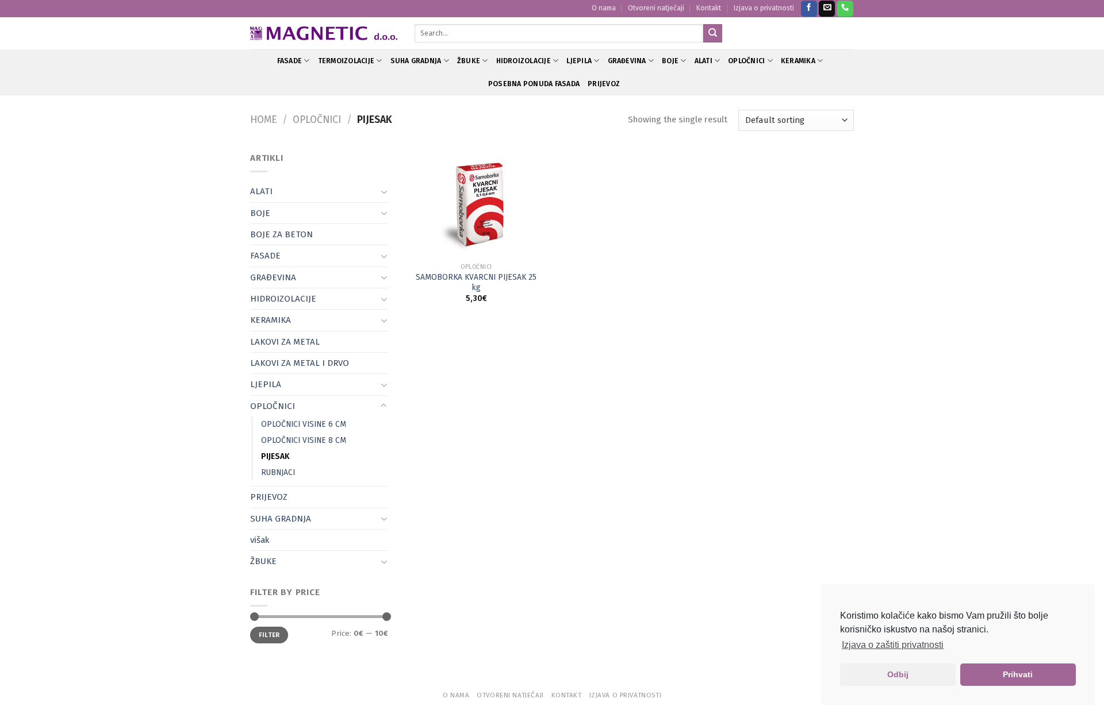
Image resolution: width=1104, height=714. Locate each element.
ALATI (703, 61)
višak (259, 540)
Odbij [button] (897, 674)
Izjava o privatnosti (764, 8)
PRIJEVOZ (604, 84)
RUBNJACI (278, 472)
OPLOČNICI (746, 61)
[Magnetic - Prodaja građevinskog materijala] (323, 33)
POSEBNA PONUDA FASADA (534, 84)
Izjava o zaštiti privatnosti (893, 645)
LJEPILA (579, 61)
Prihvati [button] (1018, 674)
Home (263, 120)
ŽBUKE (468, 61)
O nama (604, 8)
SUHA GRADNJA (416, 61)
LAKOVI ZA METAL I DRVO (299, 363)
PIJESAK (275, 456)
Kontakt (708, 8)
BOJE (670, 61)
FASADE (289, 61)
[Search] (712, 33)
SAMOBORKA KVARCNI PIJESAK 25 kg (476, 282)
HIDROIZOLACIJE (523, 61)
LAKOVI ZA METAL (285, 342)
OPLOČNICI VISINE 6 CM (303, 424)
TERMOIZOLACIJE (346, 61)
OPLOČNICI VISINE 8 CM (303, 440)
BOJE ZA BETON (281, 234)
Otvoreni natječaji (656, 8)
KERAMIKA (798, 61)
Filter (269, 635)
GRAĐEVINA (627, 61)
